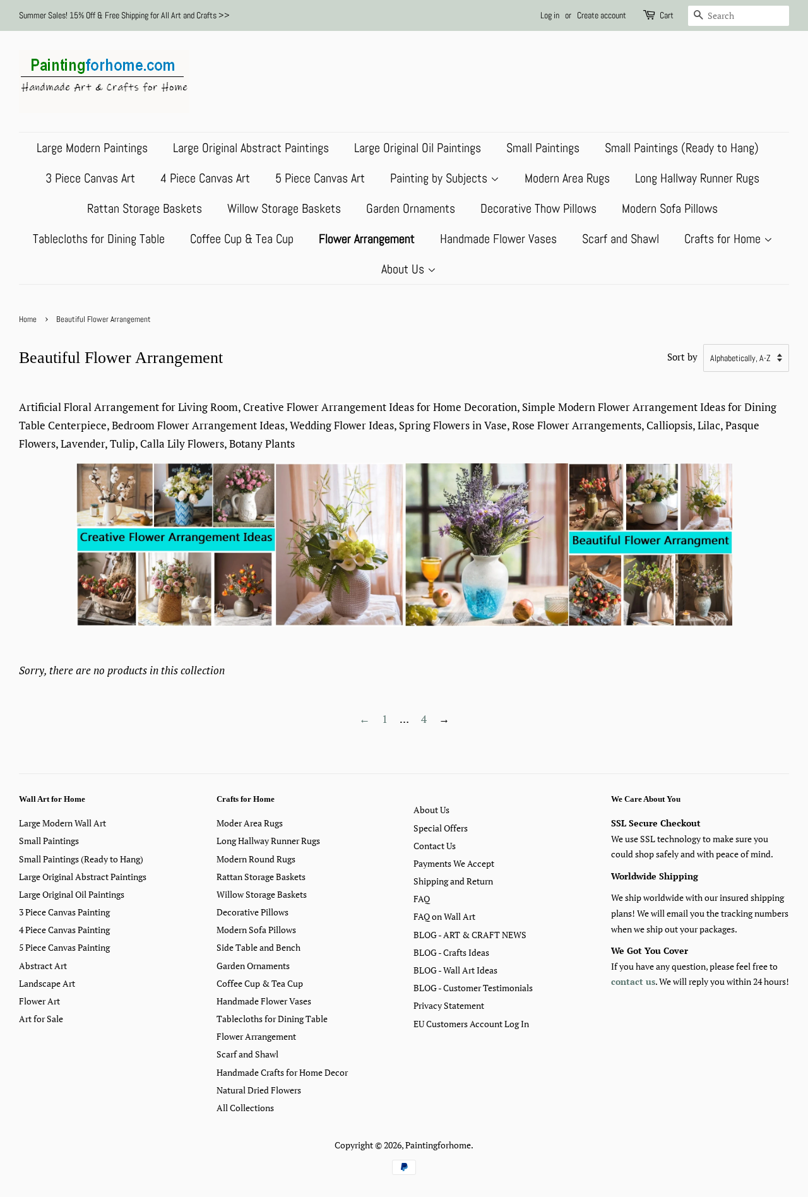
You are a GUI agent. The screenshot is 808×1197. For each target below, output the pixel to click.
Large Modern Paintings (92, 148)
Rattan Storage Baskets (144, 208)
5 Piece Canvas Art (320, 178)
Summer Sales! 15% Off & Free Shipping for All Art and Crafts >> (124, 15)
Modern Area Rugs (567, 178)
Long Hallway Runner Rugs (697, 178)
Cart (667, 15)
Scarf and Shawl (620, 238)
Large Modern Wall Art (62, 823)
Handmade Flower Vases (498, 238)
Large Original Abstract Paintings (251, 148)
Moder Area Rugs (250, 823)
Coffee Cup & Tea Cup (242, 238)
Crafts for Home (724, 238)
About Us (404, 269)
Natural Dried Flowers (259, 1090)
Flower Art (39, 1001)
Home (28, 319)
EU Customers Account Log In (471, 1024)
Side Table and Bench (258, 947)
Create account (601, 15)
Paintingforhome (438, 1145)
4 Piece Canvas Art (205, 178)
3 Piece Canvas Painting (64, 912)
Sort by (682, 356)
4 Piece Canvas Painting (64, 930)
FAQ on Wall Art (444, 916)
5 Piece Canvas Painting (64, 947)
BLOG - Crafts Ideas (451, 952)
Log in (549, 15)
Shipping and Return (453, 881)
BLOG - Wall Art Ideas (455, 970)
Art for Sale (41, 1019)
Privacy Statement (448, 1005)
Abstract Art (43, 966)
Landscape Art (47, 983)
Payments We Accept (453, 863)
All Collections (245, 1108)
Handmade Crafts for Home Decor (282, 1072)
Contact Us (434, 846)
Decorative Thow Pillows (538, 208)
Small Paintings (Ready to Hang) (682, 148)
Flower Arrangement (367, 238)
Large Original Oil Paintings (417, 148)
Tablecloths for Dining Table (99, 238)
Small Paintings (542, 148)
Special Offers (440, 828)
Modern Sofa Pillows (670, 208)
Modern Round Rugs (256, 859)
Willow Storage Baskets (284, 208)
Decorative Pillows (252, 912)
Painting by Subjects (440, 178)
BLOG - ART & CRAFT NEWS (469, 935)
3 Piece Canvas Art (90, 178)
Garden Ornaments (410, 208)
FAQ (421, 899)
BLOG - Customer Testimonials (473, 988)
